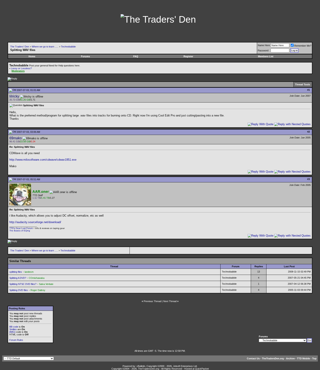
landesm (29, 272)
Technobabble (68, 46)
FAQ (135, 56)
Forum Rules (16, 340)
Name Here (264, 45)
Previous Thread (152, 301)
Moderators (18, 71)
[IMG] (12, 332)
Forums (85, 56)
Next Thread (170, 301)
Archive (290, 358)
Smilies (13, 329)
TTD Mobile (303, 358)
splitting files (15, 272)
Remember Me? (302, 45)
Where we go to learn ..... (45, 46)
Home (32, 56)
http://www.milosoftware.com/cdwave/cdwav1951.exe (42, 159)
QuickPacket (202, 368)
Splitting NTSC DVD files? (22, 284)
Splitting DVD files (18, 290)
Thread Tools (302, 84)
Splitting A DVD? (17, 278)
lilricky (14, 96)
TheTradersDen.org (273, 358)
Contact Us (253, 358)
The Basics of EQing (19, 230)
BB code (13, 326)
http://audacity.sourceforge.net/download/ (35, 222)
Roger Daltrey (37, 290)
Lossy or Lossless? (21, 68)
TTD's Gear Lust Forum (21, 228)
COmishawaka (36, 278)
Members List (265, 56)
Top (314, 358)
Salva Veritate (46, 284)
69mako (15, 138)
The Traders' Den (19, 46)
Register (188, 56)
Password (263, 50)
